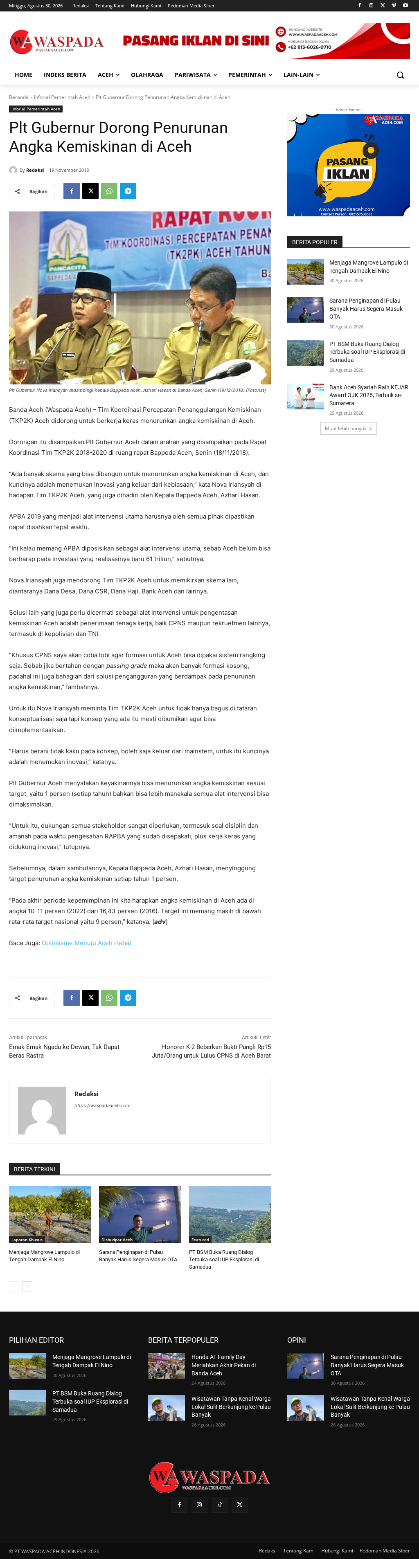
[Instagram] (371, 6)
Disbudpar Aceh (117, 1239)
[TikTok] (220, 1505)
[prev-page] (14, 1286)
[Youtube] (405, 6)
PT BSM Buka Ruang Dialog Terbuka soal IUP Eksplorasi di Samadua (224, 1259)
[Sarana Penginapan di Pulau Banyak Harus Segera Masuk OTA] (140, 1214)
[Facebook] (360, 6)
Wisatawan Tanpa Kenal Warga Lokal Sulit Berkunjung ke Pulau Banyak (231, 1406)
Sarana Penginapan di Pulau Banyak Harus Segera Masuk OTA (366, 308)
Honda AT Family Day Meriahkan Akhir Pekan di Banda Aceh (223, 1365)
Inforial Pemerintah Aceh (62, 97)
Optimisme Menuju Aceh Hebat (86, 943)
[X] (382, 6)
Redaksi (35, 170)
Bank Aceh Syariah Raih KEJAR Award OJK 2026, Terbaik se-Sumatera (368, 395)
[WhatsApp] (109, 191)
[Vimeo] (394, 6)
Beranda (19, 97)
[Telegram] (128, 191)
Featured (200, 1239)
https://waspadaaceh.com (102, 1105)
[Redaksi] (14, 170)
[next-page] (27, 1286)
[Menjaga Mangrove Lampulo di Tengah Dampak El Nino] (50, 1214)
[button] (400, 75)
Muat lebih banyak (346, 428)
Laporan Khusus (27, 1239)
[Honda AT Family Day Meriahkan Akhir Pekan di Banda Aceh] (166, 1366)
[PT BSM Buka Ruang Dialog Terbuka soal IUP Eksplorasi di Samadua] (230, 1214)
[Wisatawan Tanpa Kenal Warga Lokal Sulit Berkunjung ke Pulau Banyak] (166, 1408)
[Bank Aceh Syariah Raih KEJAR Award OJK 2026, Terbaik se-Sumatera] (305, 396)
